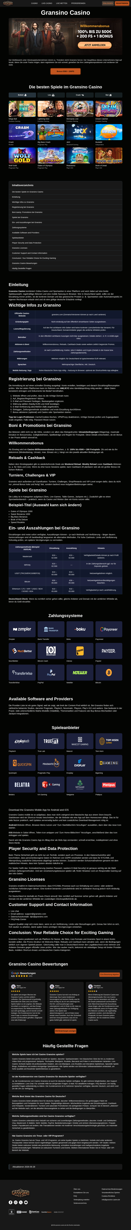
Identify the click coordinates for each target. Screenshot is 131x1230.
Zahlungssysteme (19, 228)
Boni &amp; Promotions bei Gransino (27, 212)
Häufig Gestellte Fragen (22, 268)
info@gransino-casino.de (111, 1200)
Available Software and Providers (25, 233)
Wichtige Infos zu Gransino (23, 202)
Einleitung (16, 197)
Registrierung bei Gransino (23, 207)
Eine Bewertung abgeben (109, 974)
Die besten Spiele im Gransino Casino (27, 192)
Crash (78, 95)
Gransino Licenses (19, 248)
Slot (107, 95)
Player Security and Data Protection (26, 243)
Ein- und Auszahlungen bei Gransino (27, 222)
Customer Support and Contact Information (29, 253)
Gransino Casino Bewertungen (24, 263)
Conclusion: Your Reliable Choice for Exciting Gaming (34, 258)
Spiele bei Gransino (20, 217)
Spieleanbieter (18, 238)
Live (49, 95)
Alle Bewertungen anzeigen (65, 1031)
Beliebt (20, 95)
